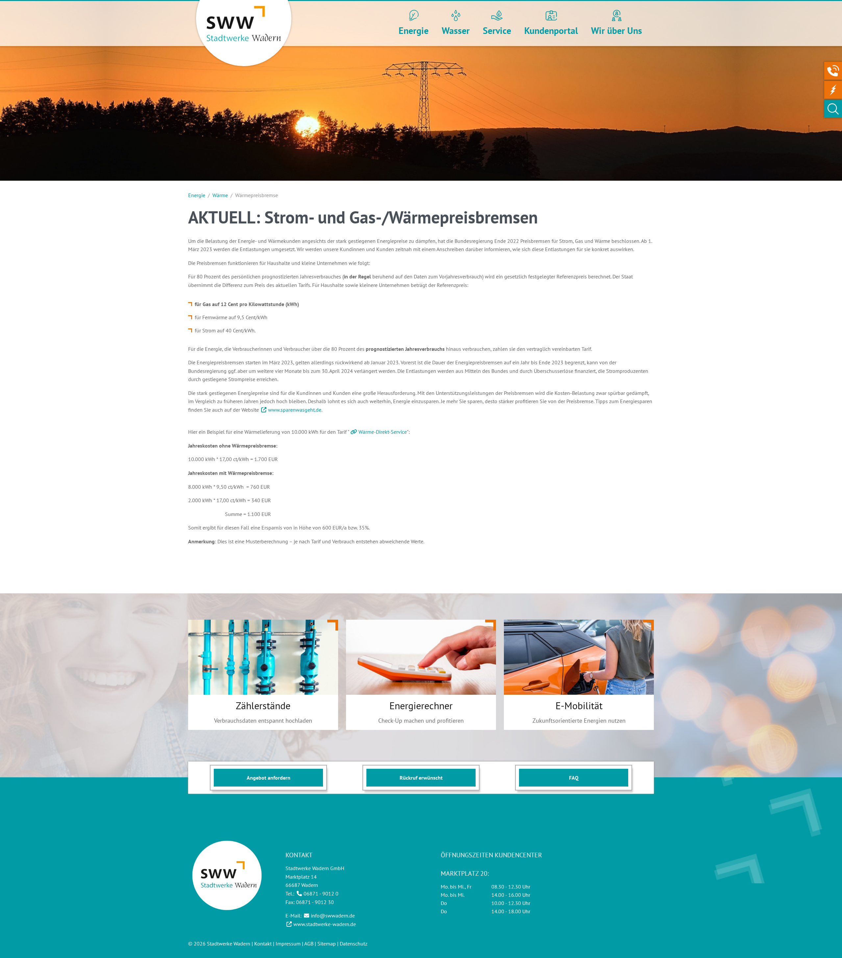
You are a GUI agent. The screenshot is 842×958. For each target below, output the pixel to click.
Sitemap (326, 943)
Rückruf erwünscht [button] (421, 777)
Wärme (220, 195)
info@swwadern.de (333, 915)
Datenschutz (353, 943)
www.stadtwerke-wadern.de (324, 924)
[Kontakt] (833, 71)
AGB (308, 943)
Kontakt (263, 943)
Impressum (288, 943)
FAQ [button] (574, 777)
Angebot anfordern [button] (268, 777)
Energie (196, 195)
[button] (414, 24)
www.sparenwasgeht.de (294, 409)
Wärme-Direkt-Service (383, 431)
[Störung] (833, 90)
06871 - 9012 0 (321, 893)
